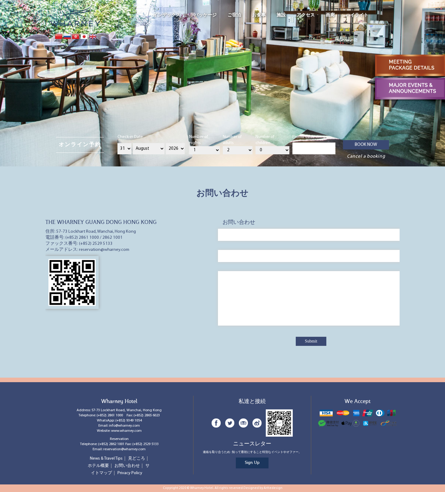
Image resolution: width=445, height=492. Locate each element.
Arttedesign (273, 488)
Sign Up (252, 463)
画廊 (330, 15)
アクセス (306, 15)
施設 (281, 15)
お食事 (259, 15)
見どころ (136, 458)
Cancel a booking (366, 156)
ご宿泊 (234, 15)
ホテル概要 (98, 466)
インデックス (166, 15)
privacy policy (129, 473)
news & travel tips (106, 458)
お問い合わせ (127, 466)
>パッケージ (204, 15)
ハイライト (357, 15)
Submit (311, 341)
